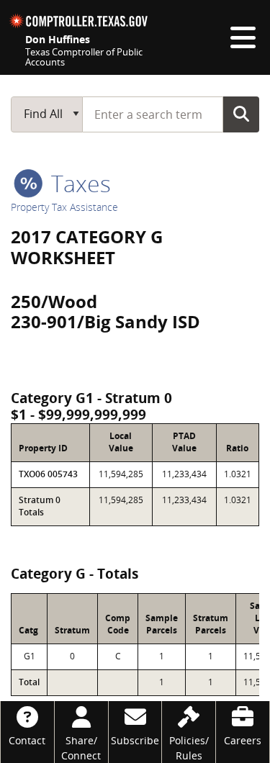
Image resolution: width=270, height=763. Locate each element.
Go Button (241, 113)
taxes (78, 183)
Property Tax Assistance (64, 207)
